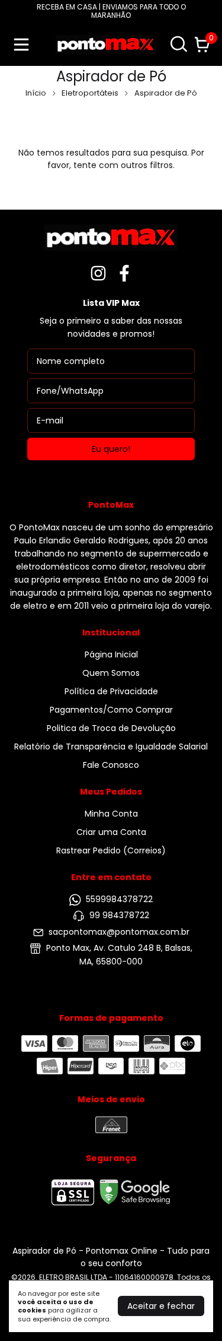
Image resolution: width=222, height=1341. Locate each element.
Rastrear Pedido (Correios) (111, 850)
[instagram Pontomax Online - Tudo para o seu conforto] (98, 274)
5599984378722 (119, 899)
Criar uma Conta (111, 832)
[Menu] (23, 44)
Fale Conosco (111, 765)
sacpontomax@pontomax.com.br (119, 932)
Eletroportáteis (90, 93)
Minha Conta (111, 814)
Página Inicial (111, 654)
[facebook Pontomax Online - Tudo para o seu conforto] (124, 274)
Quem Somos (111, 673)
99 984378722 (119, 916)
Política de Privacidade (111, 691)
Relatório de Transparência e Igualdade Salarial (111, 746)
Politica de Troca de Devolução (111, 728)
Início (35, 93)
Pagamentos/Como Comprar (111, 710)
